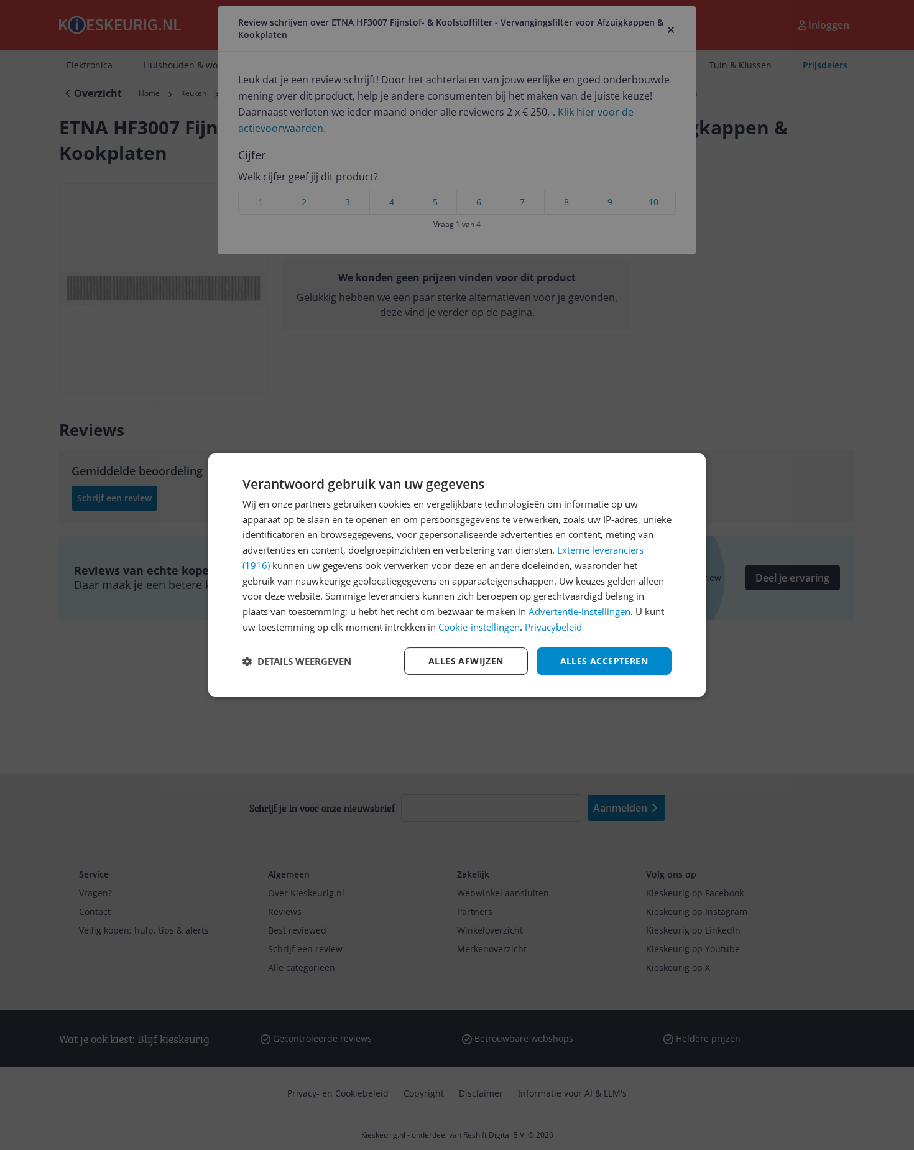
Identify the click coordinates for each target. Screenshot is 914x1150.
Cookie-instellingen (479, 627)
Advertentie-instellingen (579, 611)
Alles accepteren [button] (604, 661)
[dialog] (457, 575)
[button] (296, 661)
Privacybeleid (553, 627)
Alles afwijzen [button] (466, 661)
